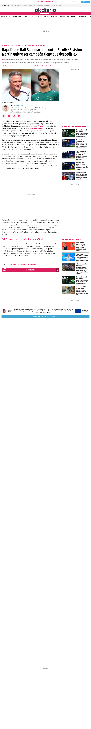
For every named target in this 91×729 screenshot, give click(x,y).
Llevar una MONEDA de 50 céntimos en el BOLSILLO (22, 5)
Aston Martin (13, 264)
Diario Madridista (17, 16)
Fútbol (32, 16)
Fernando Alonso (23, 264)
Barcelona (39, 16)
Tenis (68, 16)
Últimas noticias (5, 16)
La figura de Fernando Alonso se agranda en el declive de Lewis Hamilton (28, 66)
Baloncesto (54, 16)
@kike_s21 (20, 106)
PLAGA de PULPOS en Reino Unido (42, 5)
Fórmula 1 (74, 16)
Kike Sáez (13, 106)
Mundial (26, 16)
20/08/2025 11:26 (15, 112)
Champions (62, 16)
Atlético (46, 16)
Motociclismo (82, 16)
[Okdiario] (45, 10)
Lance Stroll (32, 264)
